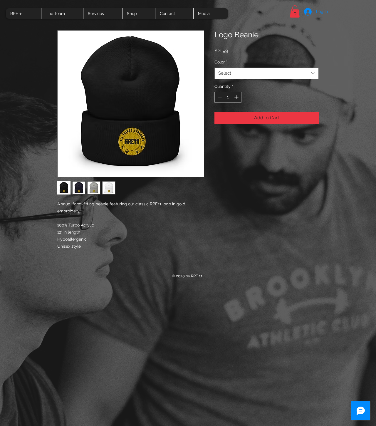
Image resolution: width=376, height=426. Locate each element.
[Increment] (237, 97)
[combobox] (266, 73)
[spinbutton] (228, 97)
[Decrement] (219, 97)
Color (220, 62)
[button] (295, 11)
